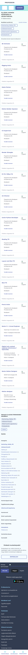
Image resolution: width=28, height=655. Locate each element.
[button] (9, 25)
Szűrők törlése (23, 22)
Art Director (5, 196)
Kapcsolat (4, 606)
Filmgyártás (5, 454)
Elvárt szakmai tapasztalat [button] (8, 520)
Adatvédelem (5, 620)
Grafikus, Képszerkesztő (9, 459)
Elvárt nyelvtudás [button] (6, 516)
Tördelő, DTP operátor (8, 494)
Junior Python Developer (10, 217)
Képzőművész (6, 463)
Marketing (5, 473)
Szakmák (4, 642)
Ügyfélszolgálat (6, 603)
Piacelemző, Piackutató (8, 484)
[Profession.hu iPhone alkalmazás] (7, 581)
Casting (4, 449)
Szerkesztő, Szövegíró (8, 491)
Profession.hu (9, 2)
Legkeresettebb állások (8, 633)
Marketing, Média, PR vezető (10, 475)
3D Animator (6, 43)
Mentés (4, 429)
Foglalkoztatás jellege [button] (7, 504)
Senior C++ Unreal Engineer (11, 326)
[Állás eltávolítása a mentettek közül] (25, 59)
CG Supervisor (6, 130)
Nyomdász (5, 480)
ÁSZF (2, 614)
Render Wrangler (7, 152)
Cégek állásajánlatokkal (8, 636)
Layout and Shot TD (8, 261)
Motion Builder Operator (10, 109)
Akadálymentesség (7, 623)
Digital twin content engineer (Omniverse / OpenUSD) (9, 348)
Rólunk (4, 570)
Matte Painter (6, 87)
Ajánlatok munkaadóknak (9, 590)
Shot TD (4, 283)
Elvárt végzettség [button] (6, 523)
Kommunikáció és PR (8, 468)
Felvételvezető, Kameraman (10, 452)
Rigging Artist (6, 65)
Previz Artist (6, 304)
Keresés (20, 8)
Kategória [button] (4, 440)
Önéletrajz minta (6, 648)
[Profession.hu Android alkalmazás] (18, 581)
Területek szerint (6, 630)
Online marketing (7, 482)
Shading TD (5, 239)
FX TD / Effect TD (7, 174)
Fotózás (4, 456)
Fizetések (4, 645)
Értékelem (14, 557)
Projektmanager (7, 487)
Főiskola (4, 530)
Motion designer (7, 391)
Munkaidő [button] (4, 538)
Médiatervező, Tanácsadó (9, 477)
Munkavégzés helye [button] (7, 500)
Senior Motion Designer (9, 371)
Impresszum (5, 593)
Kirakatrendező (6, 466)
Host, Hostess (6, 461)
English (22, 570)
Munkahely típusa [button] (6, 534)
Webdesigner (6, 496)
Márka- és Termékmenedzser (10, 470)
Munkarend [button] (4, 512)
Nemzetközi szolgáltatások (9, 596)
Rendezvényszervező (8, 489)
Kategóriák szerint (6, 639)
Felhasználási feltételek (8, 617)
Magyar (15, 570)
